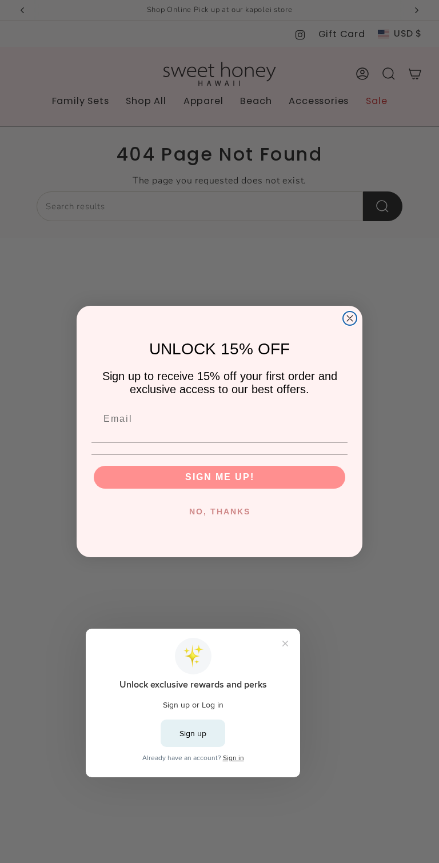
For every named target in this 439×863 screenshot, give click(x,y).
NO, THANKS (219, 511)
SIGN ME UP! (219, 477)
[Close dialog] (350, 318)
